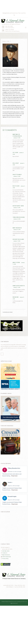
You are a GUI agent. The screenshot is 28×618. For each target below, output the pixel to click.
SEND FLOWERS (9, 30)
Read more (14, 476)
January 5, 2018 (6, 41)
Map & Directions (6, 554)
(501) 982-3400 (9, 26)
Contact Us (4, 552)
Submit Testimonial (6, 556)
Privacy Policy (5, 558)
